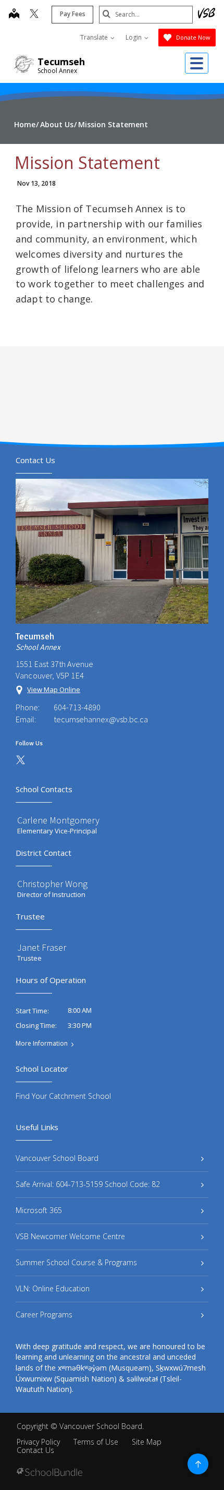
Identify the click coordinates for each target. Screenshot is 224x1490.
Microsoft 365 (39, 1210)
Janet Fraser (41, 947)
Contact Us (35, 1450)
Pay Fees (72, 13)
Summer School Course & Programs (76, 1262)
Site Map (146, 1442)
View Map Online (53, 689)
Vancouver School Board (57, 1158)
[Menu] (196, 63)
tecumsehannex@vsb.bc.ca (101, 719)
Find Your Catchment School (63, 1096)
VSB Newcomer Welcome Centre (70, 1236)
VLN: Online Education (53, 1288)
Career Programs (44, 1314)
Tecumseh (61, 61)
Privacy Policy (38, 1442)
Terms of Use (95, 1442)
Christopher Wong (52, 884)
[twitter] (34, 14)
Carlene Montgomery (58, 820)
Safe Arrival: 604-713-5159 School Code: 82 (88, 1184)
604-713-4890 (77, 707)
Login (134, 37)
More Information (42, 1043)
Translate (94, 37)
